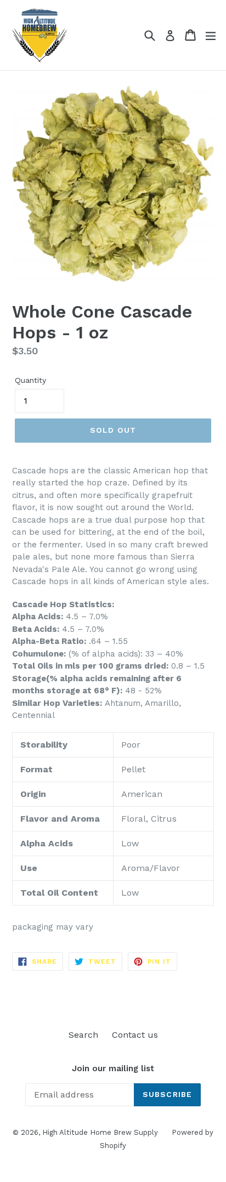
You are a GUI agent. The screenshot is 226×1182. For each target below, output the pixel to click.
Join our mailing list (113, 1068)
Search (83, 1035)
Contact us (135, 1035)
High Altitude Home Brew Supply (100, 1132)
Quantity (30, 380)
